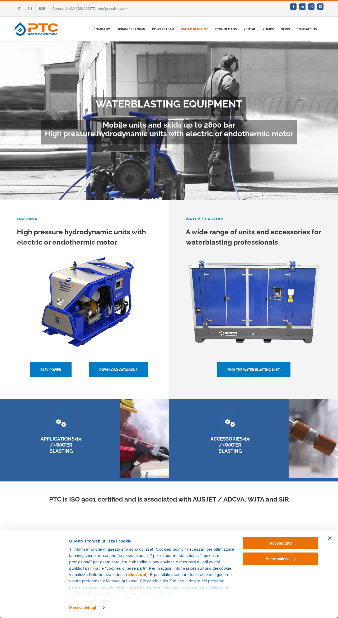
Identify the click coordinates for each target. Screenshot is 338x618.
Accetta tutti (280, 543)
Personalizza (277, 558)
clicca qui (137, 574)
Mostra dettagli (83, 607)
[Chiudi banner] (330, 538)
